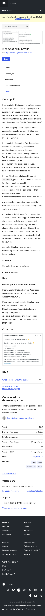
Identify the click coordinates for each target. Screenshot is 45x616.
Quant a (5, 522)
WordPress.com (10, 562)
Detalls (7, 68)
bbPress (7, 570)
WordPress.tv (9, 554)
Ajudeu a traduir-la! (22, 19)
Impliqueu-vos (29, 542)
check (40, 462)
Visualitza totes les (35, 491)
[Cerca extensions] (26, 26)
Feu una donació (32, 550)
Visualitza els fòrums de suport (15, 508)
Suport (7, 91)
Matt (5, 566)
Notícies (5, 526)
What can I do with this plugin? (15, 380)
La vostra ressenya (10, 491)
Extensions (28, 530)
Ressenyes (9, 74)
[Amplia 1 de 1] (39, 336)
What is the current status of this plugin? (11, 387)
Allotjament (7, 530)
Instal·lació (9, 80)
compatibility (31, 467)
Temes (26, 526)
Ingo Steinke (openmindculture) (19, 53)
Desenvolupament (12, 85)
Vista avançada (9, 473)
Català (10, 584)
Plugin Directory (8, 10)
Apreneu (5, 542)
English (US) (38, 457)
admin (34, 462)
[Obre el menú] (41, 3)
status (40, 467)
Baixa (6, 59)
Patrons (27, 534)
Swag (27, 554)
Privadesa (6, 534)
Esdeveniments (30, 546)
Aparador (27, 522)
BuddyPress (8, 574)
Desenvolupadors (9, 550)
